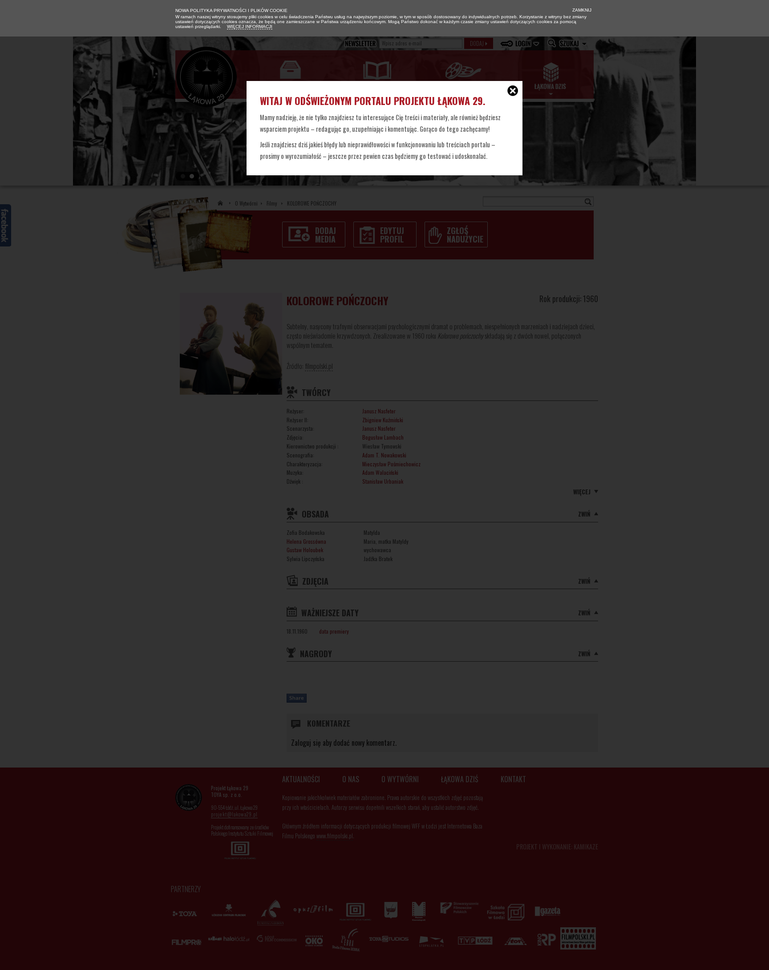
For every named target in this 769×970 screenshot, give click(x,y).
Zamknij (581, 10)
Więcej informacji (249, 26)
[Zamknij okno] (512, 91)
